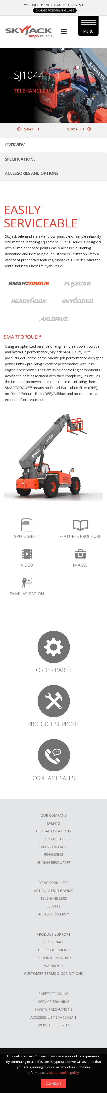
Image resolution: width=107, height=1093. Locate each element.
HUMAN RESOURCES (54, 862)
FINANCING (53, 854)
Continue (53, 1083)
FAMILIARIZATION (27, 593)
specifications (20, 159)
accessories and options (31, 173)
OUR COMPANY (53, 815)
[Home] (29, 31)
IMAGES (80, 565)
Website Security (54, 1025)
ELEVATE (53, 906)
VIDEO (27, 565)
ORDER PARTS (53, 942)
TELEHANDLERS (53, 898)
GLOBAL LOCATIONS (53, 831)
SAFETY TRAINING (54, 993)
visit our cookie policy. (63, 1072)
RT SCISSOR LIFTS (53, 882)
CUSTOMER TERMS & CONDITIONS (53, 973)
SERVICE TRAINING (53, 1001)
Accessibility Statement (53, 1017)
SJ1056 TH (76, 129)
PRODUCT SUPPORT (54, 934)
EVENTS (53, 823)
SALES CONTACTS (53, 846)
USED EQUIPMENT (53, 950)
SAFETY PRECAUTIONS (53, 1009)
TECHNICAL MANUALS (53, 957)
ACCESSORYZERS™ (53, 914)
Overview (15, 145)
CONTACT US (54, 839)
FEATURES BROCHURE (80, 536)
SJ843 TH (31, 129)
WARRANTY (53, 965)
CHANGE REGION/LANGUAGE (55, 10)
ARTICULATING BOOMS (53, 890)
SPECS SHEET (26, 536)
